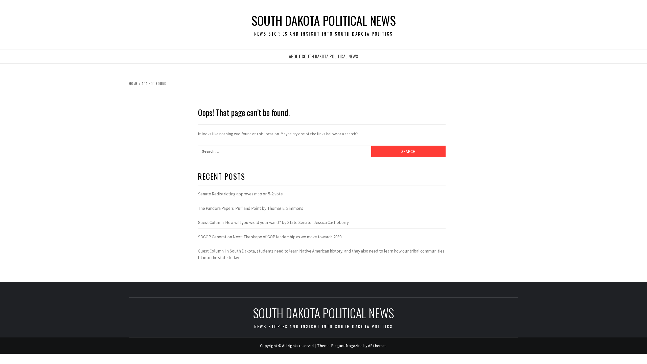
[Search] (508, 57)
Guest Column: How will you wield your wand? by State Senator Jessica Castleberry (273, 222)
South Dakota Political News (323, 20)
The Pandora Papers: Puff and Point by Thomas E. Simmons (250, 208)
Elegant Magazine (346, 345)
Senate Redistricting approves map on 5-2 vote (240, 194)
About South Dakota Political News (323, 56)
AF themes (377, 345)
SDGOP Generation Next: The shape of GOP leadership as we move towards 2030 (269, 237)
